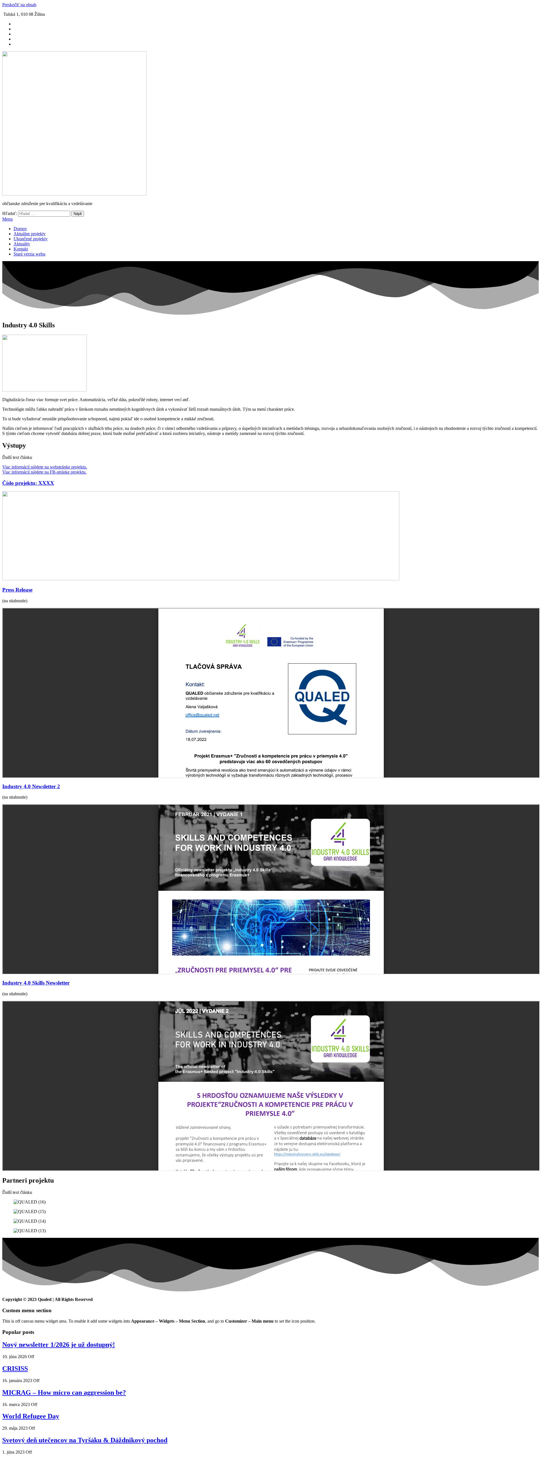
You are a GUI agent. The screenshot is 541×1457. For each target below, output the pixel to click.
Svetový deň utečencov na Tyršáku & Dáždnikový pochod (84, 1440)
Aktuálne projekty (30, 233)
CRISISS (15, 1368)
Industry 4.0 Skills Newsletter (36, 983)
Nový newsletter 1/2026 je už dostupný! (58, 1344)
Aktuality (22, 243)
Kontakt (21, 248)
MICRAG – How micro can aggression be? (64, 1392)
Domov (20, 228)
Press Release (17, 590)
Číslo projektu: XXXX (28, 483)
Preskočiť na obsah (19, 4)
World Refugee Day (30, 1416)
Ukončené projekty (31, 238)
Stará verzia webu (29, 254)
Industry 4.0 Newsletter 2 (31, 786)
